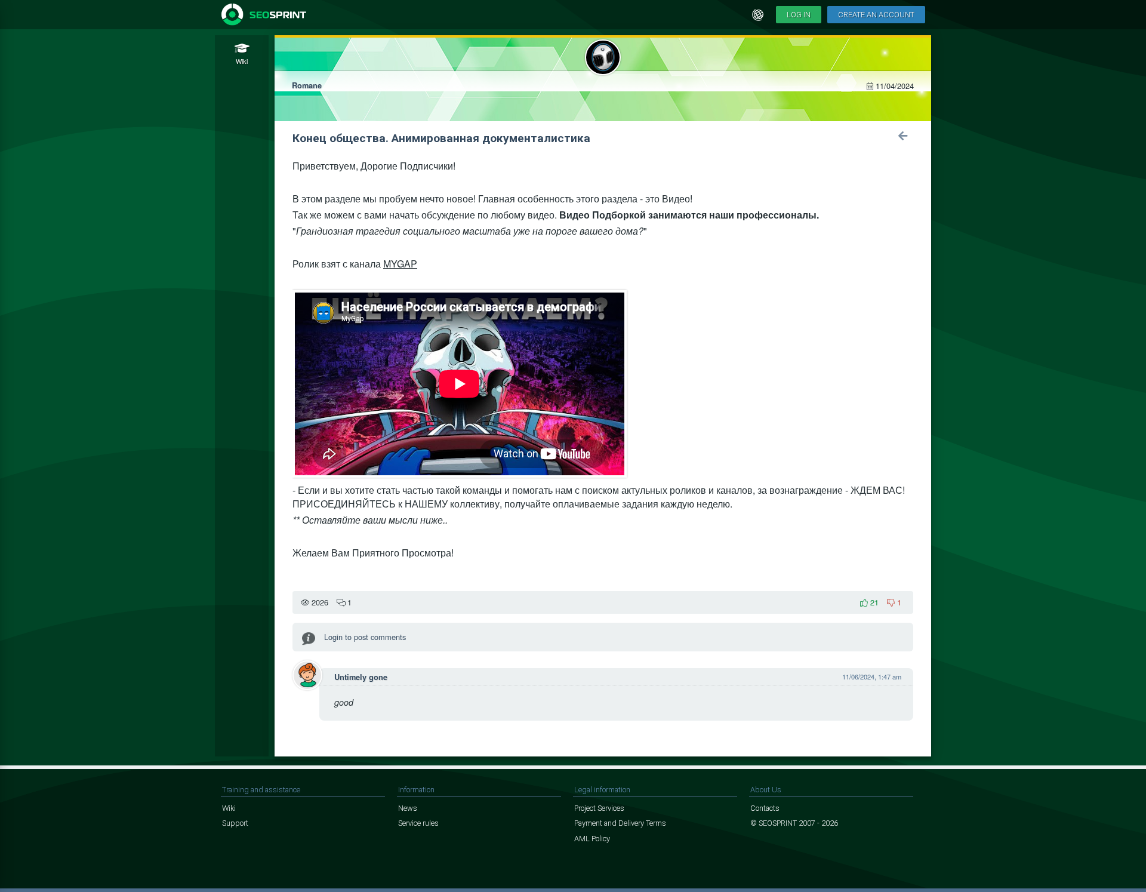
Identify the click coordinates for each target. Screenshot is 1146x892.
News (407, 808)
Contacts (765, 808)
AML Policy (592, 838)
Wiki (229, 808)
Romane (307, 85)
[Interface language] (758, 15)
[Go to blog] (902, 135)
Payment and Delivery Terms (620, 823)
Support (235, 823)
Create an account (876, 14)
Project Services (599, 808)
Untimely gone (360, 677)
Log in (799, 14)
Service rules (418, 823)
